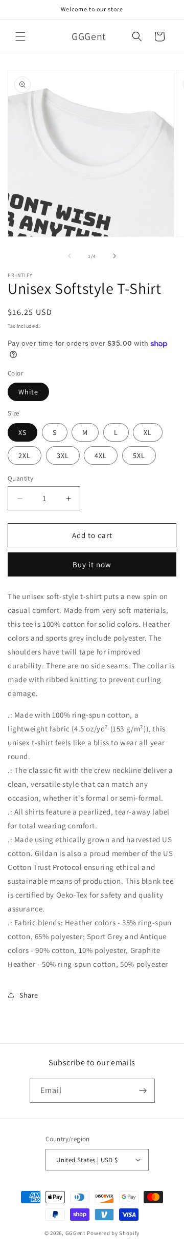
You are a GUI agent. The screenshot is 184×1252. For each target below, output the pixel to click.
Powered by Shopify (113, 1233)
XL (148, 432)
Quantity (20, 478)
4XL (101, 455)
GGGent (75, 1233)
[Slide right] (114, 256)
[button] (20, 36)
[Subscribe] (143, 1091)
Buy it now (92, 564)
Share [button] (28, 995)
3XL (63, 455)
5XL (139, 455)
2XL (24, 455)
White (28, 391)
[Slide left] (69, 256)
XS (22, 432)
